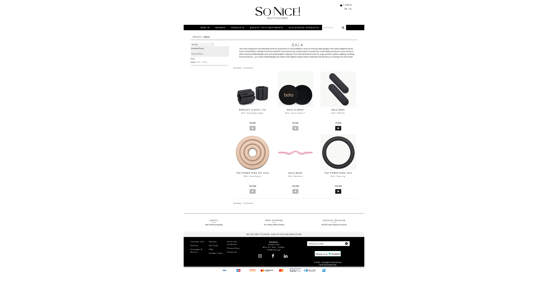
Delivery (194, 245)
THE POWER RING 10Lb (338, 173)
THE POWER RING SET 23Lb (252, 173)
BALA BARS (338, 110)
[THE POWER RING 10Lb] (338, 152)
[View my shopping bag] (341, 5)
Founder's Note (216, 253)
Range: (193, 62)
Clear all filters (197, 53)
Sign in (348, 5)
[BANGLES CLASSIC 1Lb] (253, 89)
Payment (213, 241)
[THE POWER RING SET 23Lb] (253, 152)
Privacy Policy (233, 248)
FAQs (211, 249)
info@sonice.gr (274, 250)
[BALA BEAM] (295, 152)
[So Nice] (276, 12)
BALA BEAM (295, 173)
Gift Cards (213, 245)
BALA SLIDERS (295, 110)
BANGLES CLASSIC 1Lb (252, 110)
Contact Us (232, 252)
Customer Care (198, 241)
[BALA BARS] (338, 89)
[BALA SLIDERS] (295, 89)
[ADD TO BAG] (338, 128)
